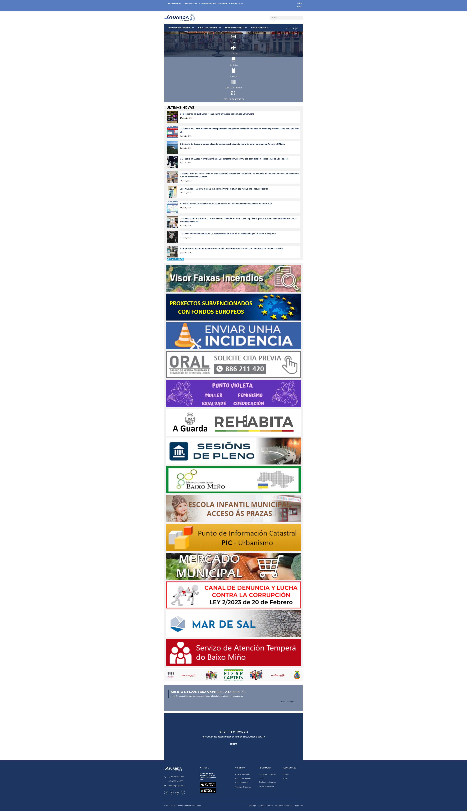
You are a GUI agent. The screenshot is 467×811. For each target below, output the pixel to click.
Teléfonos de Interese (267, 782)
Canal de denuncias (243, 787)
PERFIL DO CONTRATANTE (233, 99)
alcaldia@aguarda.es (208, 3)
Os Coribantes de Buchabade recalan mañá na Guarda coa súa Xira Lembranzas (217, 114)
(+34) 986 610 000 (174, 3)
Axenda (286, 774)
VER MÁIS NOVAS (175, 259)
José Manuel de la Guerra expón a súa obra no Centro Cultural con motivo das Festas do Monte (224, 189)
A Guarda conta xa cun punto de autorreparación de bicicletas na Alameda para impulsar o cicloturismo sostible (231, 248)
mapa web (299, 806)
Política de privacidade (283, 806)
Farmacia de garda (266, 786)
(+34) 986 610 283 (191, 3)
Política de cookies (265, 806)
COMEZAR (233, 744)
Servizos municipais (234, 28)
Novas (285, 778)
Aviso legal (252, 806)
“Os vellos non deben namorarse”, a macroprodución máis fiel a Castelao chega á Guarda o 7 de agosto (228, 234)
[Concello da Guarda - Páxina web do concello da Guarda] (179, 17)
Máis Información (287, 702)
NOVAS (233, 42)
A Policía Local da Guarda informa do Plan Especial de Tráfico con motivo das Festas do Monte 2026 (226, 204)
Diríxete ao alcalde (242, 774)
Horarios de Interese (243, 778)
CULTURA (234, 65)
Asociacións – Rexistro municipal (267, 776)
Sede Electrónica (241, 783)
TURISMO (234, 54)
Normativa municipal (208, 28)
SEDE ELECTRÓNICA (233, 88)
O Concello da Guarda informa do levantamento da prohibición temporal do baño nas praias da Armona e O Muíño (232, 144)
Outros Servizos (259, 28)
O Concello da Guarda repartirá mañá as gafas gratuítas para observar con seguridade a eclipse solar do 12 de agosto (234, 159)
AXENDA (233, 76)
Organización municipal (179, 28)
